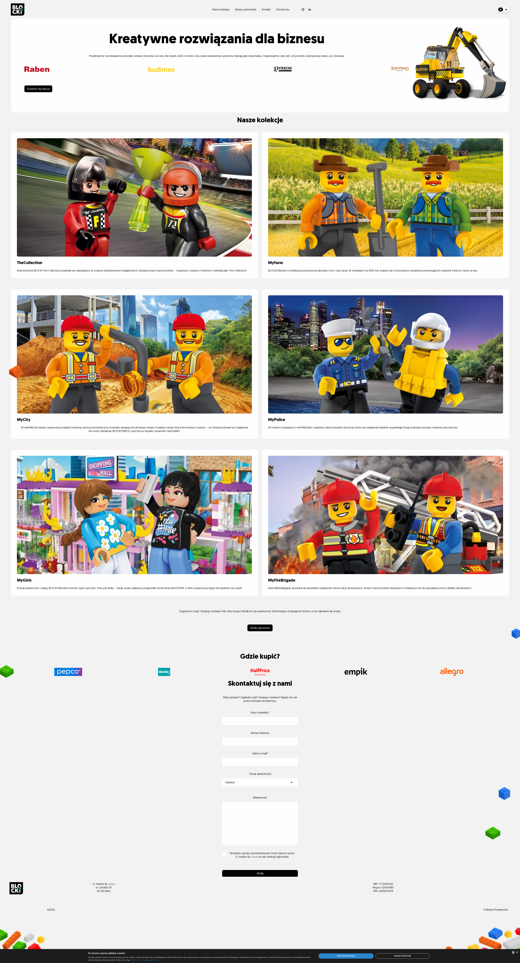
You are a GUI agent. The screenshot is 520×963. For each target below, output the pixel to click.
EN (506, 9)
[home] (17, 9)
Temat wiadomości (260, 773)
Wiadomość (260, 797)
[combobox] (513, 952)
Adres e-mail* (260, 753)
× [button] (517, 952)
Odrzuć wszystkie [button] (402, 956)
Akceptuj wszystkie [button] (346, 956)
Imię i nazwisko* (260, 712)
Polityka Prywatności (496, 909)
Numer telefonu (260, 733)
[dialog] (260, 956)
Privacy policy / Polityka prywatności (145, 960)
